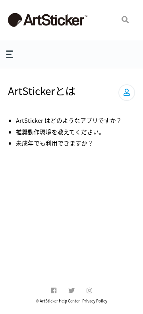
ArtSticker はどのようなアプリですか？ (69, 120)
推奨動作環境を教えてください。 (60, 132)
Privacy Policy (94, 301)
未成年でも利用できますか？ (54, 143)
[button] (125, 20)
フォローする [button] (126, 92)
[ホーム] (47, 20)
